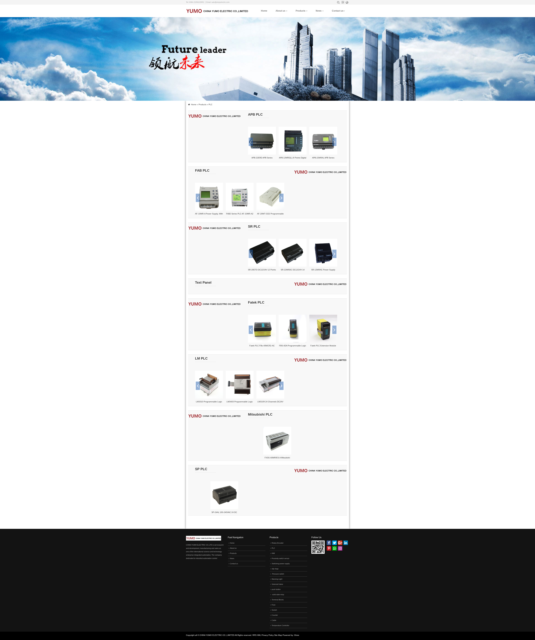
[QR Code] (343, 2)
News (319, 11)
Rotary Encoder (278, 543)
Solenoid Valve (277, 584)
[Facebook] (329, 543)
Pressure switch (278, 574)
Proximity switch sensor (280, 558)
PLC (273, 548)
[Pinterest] (329, 548)
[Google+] (340, 543)
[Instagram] (340, 548)
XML (259, 635)
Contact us (337, 11)
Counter (275, 615)
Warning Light (277, 579)
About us (281, 11)
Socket (274, 610)
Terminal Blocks (278, 600)
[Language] (347, 3)
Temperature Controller (280, 625)
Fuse (273, 605)
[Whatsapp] (334, 548)
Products (301, 11)
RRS (254, 635)
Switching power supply (281, 564)
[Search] (338, 2)
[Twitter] (334, 543)
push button (276, 589)
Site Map (278, 635)
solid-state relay (278, 595)
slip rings (275, 569)
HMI (273, 553)
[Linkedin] (345, 543)
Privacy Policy (268, 635)
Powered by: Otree (291, 635)
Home (264, 11)
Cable (274, 620)
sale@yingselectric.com (220, 2)
